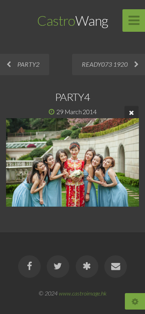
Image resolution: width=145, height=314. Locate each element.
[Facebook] (29, 266)
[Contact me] (115, 266)
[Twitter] (58, 266)
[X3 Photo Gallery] (87, 266)
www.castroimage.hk (82, 293)
